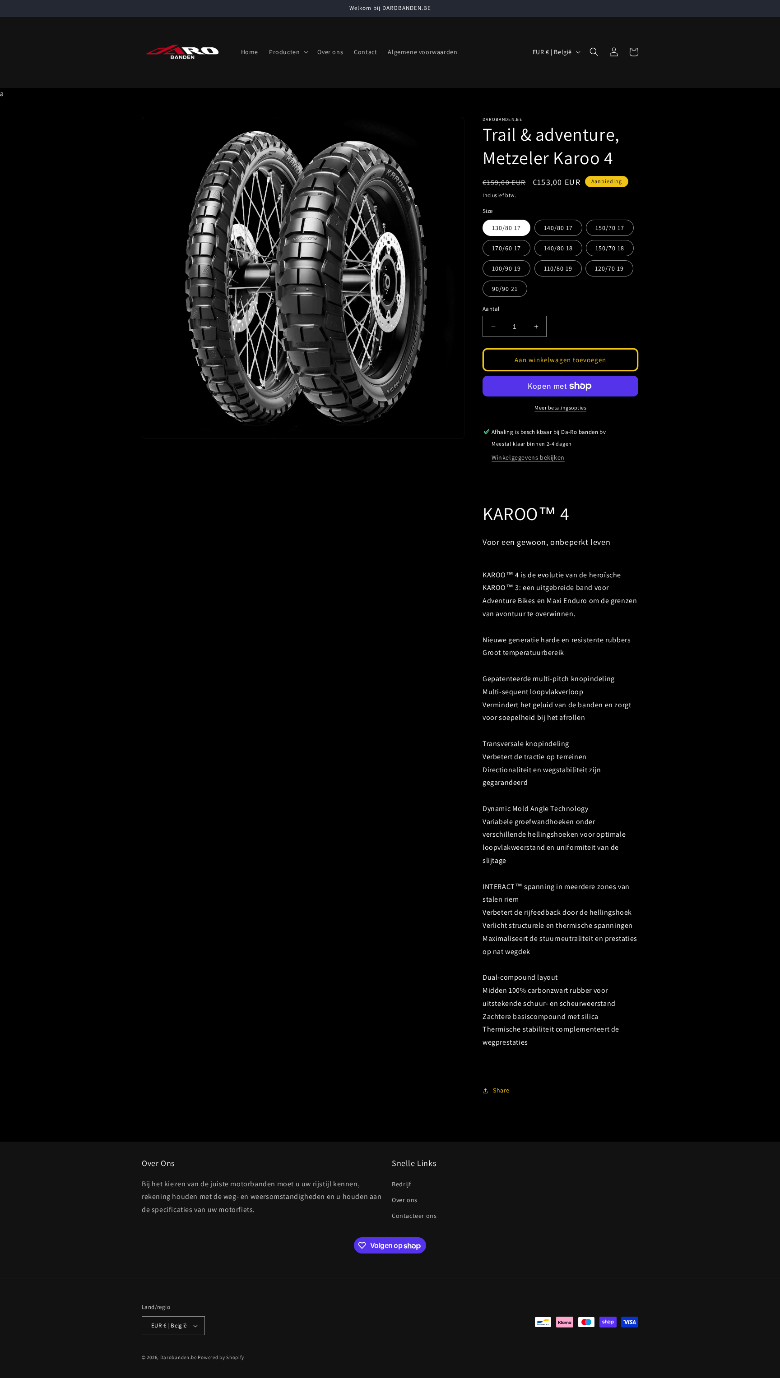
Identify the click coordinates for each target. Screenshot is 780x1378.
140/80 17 (558, 228)
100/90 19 (506, 268)
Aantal (491, 309)
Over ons (405, 1200)
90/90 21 (505, 289)
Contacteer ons (414, 1216)
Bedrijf (401, 1184)
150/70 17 (609, 228)
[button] (288, 51)
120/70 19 (609, 268)
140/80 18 (558, 248)
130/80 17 (506, 228)
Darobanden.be (178, 1357)
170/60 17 (506, 248)
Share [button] (501, 1090)
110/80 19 (558, 268)
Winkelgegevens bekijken (528, 457)
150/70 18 (609, 248)
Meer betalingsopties (560, 407)
